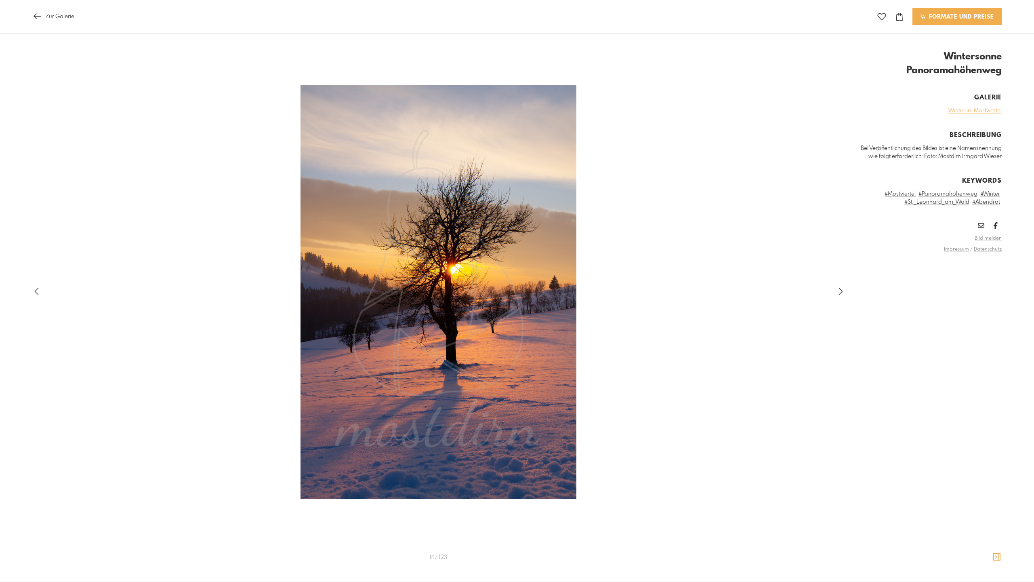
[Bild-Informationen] (997, 557)
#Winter (990, 194)
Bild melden (988, 238)
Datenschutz (988, 249)
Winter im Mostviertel (975, 111)
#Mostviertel (900, 194)
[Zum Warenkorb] (899, 16)
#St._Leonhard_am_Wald (936, 202)
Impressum (956, 249)
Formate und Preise (960, 17)
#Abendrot (986, 202)
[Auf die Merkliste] (882, 16)
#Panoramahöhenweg (947, 194)
